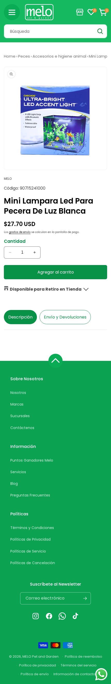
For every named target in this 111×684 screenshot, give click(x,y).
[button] (12, 12)
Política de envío (35, 674)
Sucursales (20, 415)
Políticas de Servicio (28, 551)
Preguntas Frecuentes (30, 495)
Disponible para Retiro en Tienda (46, 289)
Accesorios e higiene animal (59, 56)
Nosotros (18, 392)
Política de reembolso (83, 656)
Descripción (20, 317)
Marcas (16, 404)
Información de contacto (74, 674)
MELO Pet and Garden (40, 656)
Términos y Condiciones (32, 527)
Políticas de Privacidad (30, 539)
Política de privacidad (37, 665)
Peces (24, 56)
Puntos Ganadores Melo (31, 460)
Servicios (18, 472)
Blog (14, 483)
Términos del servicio (79, 665)
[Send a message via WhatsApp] (101, 674)
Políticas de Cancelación (32, 562)
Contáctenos (22, 427)
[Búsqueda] (100, 31)
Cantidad (15, 241)
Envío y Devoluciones (65, 317)
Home (9, 56)
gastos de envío (19, 232)
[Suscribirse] (85, 598)
